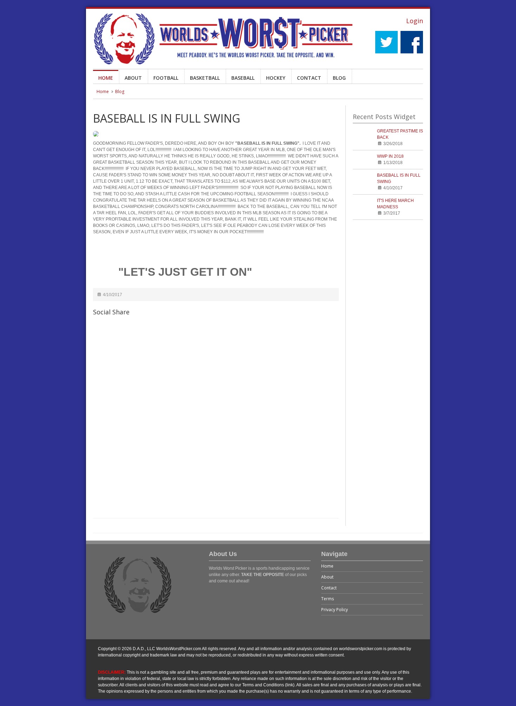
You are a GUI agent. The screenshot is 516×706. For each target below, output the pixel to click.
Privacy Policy (334, 610)
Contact (329, 588)
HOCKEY (275, 77)
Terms (327, 599)
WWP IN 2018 (390, 156)
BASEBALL (242, 77)
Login (414, 21)
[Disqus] (216, 421)
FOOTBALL (165, 77)
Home (103, 91)
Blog (119, 91)
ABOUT (133, 77)
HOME (105, 77)
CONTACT (309, 77)
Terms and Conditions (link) (268, 684)
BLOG (339, 77)
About (327, 577)
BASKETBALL (205, 77)
